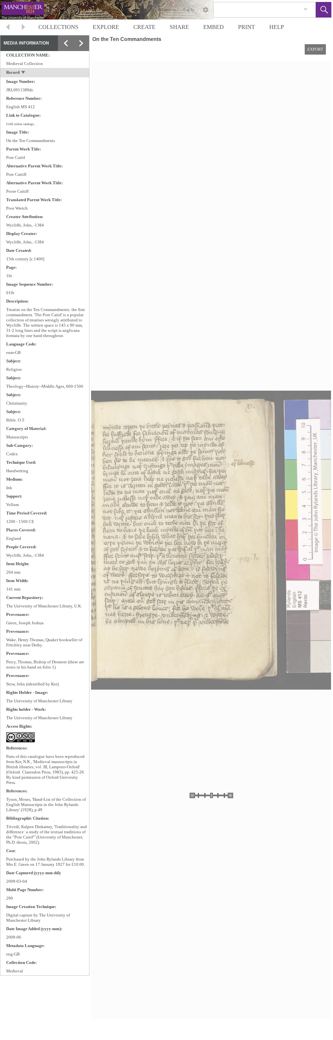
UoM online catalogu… (21, 124)
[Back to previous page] (8, 28)
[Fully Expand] (81, 43)
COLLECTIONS (58, 27)
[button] (323, 10)
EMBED (213, 27)
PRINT (246, 27)
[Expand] (65, 43)
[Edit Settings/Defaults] (205, 10)
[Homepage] (122, 10)
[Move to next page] (23, 28)
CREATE (144, 27)
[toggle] (23, 73)
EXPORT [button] (315, 49)
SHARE (179, 27)
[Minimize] (81, 59)
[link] (305, 9)
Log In (188, 9)
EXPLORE (106, 27)
